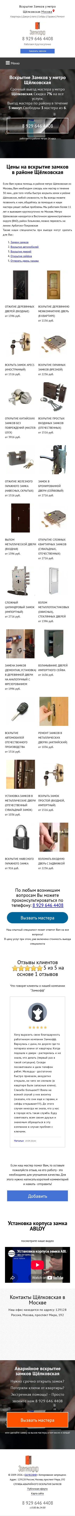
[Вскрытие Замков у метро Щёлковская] (37, 28)
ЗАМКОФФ (31, 1475)
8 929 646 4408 (37, 126)
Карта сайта (37, 1493)
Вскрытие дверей (21, 251)
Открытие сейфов (21, 256)
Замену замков (19, 242)
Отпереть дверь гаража (25, 260)
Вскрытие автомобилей (25, 247)
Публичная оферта (37, 1488)
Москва (46, 12)
